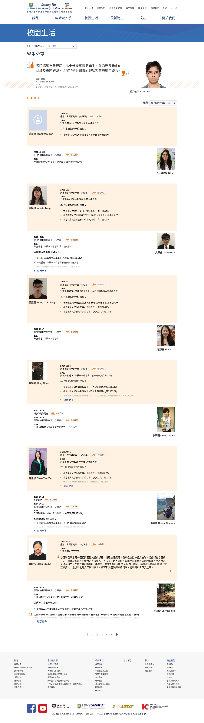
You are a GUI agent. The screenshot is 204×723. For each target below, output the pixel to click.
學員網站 (101, 8)
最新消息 (117, 18)
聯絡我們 (155, 8)
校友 (142, 18)
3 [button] (35, 98)
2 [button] (31, 98)
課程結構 (17, 664)
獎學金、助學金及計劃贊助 (58, 681)
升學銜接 (17, 681)
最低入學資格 (52, 664)
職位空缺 (142, 8)
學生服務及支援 (101, 671)
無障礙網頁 (89, 714)
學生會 (98, 691)
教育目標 (170, 674)
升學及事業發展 (101, 674)
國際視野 (98, 687)
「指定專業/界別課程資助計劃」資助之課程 (64, 684)
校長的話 (170, 668)
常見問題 (130, 8)
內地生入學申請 (53, 671)
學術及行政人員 (173, 681)
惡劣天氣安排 (115, 8)
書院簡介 (170, 664)
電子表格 (89, 8)
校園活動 (98, 664)
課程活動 (17, 684)
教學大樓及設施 (173, 684)
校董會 (169, 677)
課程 (35, 18)
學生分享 (98, 668)
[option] (102, 76)
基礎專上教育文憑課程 (23, 668)
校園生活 (91, 18)
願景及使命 (171, 671)
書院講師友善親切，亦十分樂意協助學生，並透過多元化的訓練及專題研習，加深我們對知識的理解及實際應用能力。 (78, 68)
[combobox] (163, 103)
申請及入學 (63, 18)
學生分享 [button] (52, 46)
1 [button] (28, 98)
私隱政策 (65, 714)
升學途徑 (17, 677)
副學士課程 (18, 671)
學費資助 (51, 687)
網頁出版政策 (77, 714)
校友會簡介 (149, 664)
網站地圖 (55, 714)
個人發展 (98, 677)
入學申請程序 (52, 668)
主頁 (28, 46)
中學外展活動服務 (174, 687)
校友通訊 (148, 668)
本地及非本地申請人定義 (57, 674)
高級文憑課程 (19, 674)
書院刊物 (17, 687)
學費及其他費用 (53, 677)
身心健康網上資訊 (102, 684)
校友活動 (148, 671)
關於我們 (168, 18)
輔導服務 (98, 681)
